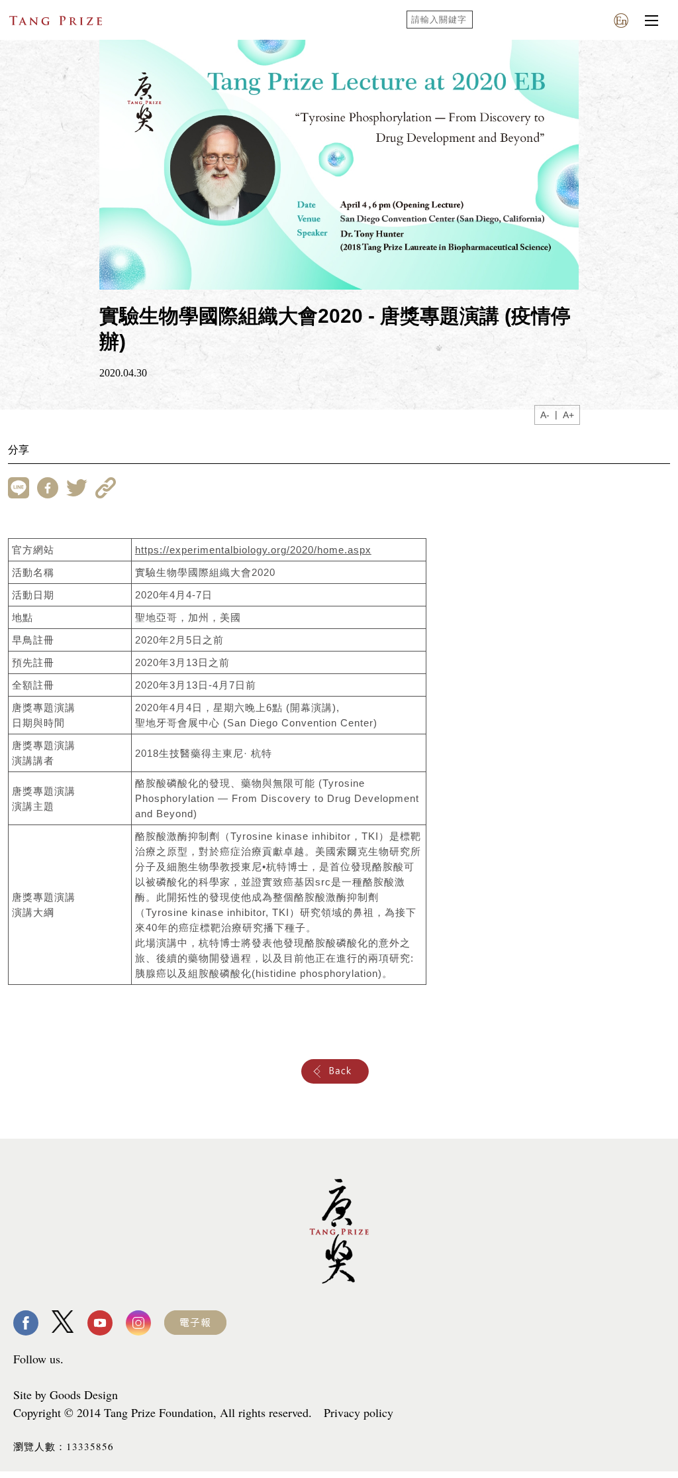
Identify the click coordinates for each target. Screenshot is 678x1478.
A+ (568, 415)
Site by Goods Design (65, 1394)
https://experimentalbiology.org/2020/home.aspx (253, 549)
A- (545, 415)
